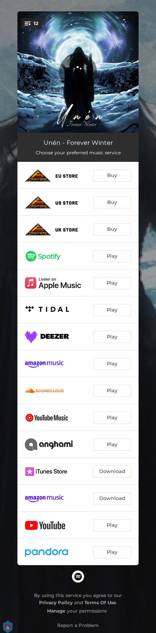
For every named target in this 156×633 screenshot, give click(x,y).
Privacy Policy (56, 602)
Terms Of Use (100, 602)
